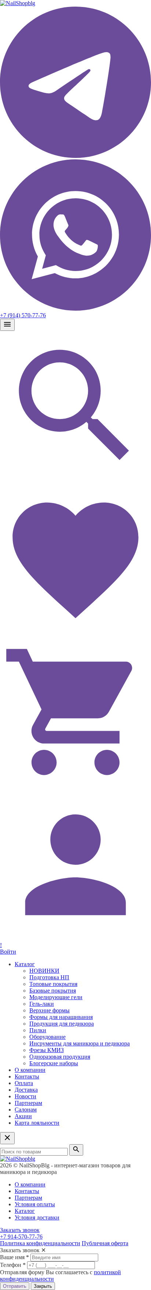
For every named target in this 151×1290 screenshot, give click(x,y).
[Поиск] (75, 480)
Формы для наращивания (61, 1017)
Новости (25, 1096)
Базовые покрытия (52, 990)
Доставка (26, 1090)
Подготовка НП (49, 977)
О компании (30, 1070)
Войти (8, 951)
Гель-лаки (41, 1004)
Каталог (25, 964)
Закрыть (43, 1286)
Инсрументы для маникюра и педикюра (79, 1043)
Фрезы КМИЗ (46, 1050)
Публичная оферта (105, 1243)
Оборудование (47, 1037)
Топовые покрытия (53, 984)
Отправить (14, 1286)
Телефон (13, 1265)
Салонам (26, 1109)
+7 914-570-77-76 (21, 1236)
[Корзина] (75, 786)
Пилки (37, 1030)
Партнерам (28, 1103)
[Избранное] (75, 633)
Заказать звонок (20, 1230)
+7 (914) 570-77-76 (23, 315)
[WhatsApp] (75, 309)
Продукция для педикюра (61, 1023)
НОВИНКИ (44, 971)
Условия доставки (37, 1217)
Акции (23, 1116)
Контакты (27, 1076)
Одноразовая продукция (59, 1057)
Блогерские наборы (53, 1063)
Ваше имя (14, 1257)
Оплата (24, 1083)
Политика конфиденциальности (40, 1243)
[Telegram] (75, 156)
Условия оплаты (35, 1204)
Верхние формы (49, 1010)
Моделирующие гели (55, 997)
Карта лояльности (37, 1123)
